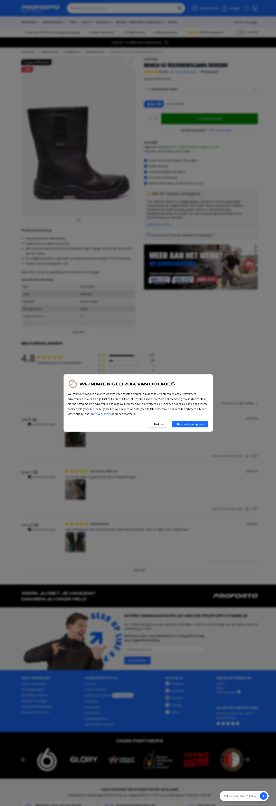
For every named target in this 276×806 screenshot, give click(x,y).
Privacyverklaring (100, 414)
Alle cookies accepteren (190, 424)
